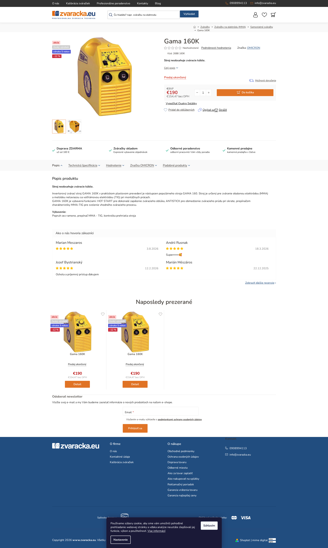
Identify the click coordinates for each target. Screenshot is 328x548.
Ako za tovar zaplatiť (180, 473)
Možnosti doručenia (265, 80)
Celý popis (169, 68)
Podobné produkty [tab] (175, 165)
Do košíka (248, 92)
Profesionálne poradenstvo (113, 3)
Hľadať (189, 14)
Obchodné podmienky (181, 451)
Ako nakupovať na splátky (183, 479)
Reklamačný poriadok (181, 484)
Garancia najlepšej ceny (182, 495)
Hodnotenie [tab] (113, 165)
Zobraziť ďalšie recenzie (259, 283)
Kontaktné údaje (120, 457)
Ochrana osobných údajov (183, 457)
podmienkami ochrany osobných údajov (180, 419)
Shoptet (245, 540)
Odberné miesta (178, 468)
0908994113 (238, 3)
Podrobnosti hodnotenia (216, 48)
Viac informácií (156, 531)
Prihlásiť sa (135, 428)
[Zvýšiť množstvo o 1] (208, 92)
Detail (77, 384)
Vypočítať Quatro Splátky (181, 103)
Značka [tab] (142, 165)
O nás (55, 3)
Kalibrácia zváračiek (78, 3)
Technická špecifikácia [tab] (82, 165)
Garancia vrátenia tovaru (182, 490)
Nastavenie (120, 540)
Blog (158, 3)
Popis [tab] (56, 165)
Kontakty (142, 3)
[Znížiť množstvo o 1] (197, 92)
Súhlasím (209, 526)
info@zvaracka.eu (265, 3)
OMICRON (253, 48)
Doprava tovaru (177, 462)
